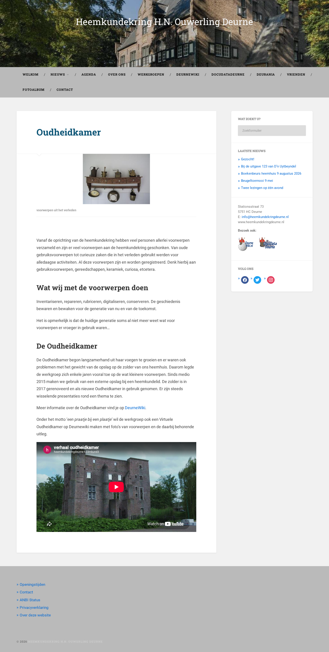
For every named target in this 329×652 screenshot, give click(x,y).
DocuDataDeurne (228, 74)
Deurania (266, 74)
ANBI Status (30, 600)
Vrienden (296, 74)
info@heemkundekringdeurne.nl (265, 217)
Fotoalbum (34, 90)
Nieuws (58, 74)
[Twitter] (257, 280)
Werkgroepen (151, 74)
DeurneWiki (187, 74)
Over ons (117, 74)
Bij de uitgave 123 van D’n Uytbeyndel (268, 166)
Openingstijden (32, 584)
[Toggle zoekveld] (305, 89)
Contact (65, 90)
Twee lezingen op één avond (262, 188)
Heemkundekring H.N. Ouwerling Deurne (164, 22)
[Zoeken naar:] (272, 130)
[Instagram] (271, 280)
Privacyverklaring (34, 607)
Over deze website (35, 615)
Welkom (30, 74)
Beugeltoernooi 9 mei (257, 181)
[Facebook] (245, 280)
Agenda (88, 74)
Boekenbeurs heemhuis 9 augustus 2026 (271, 173)
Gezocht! (247, 159)
